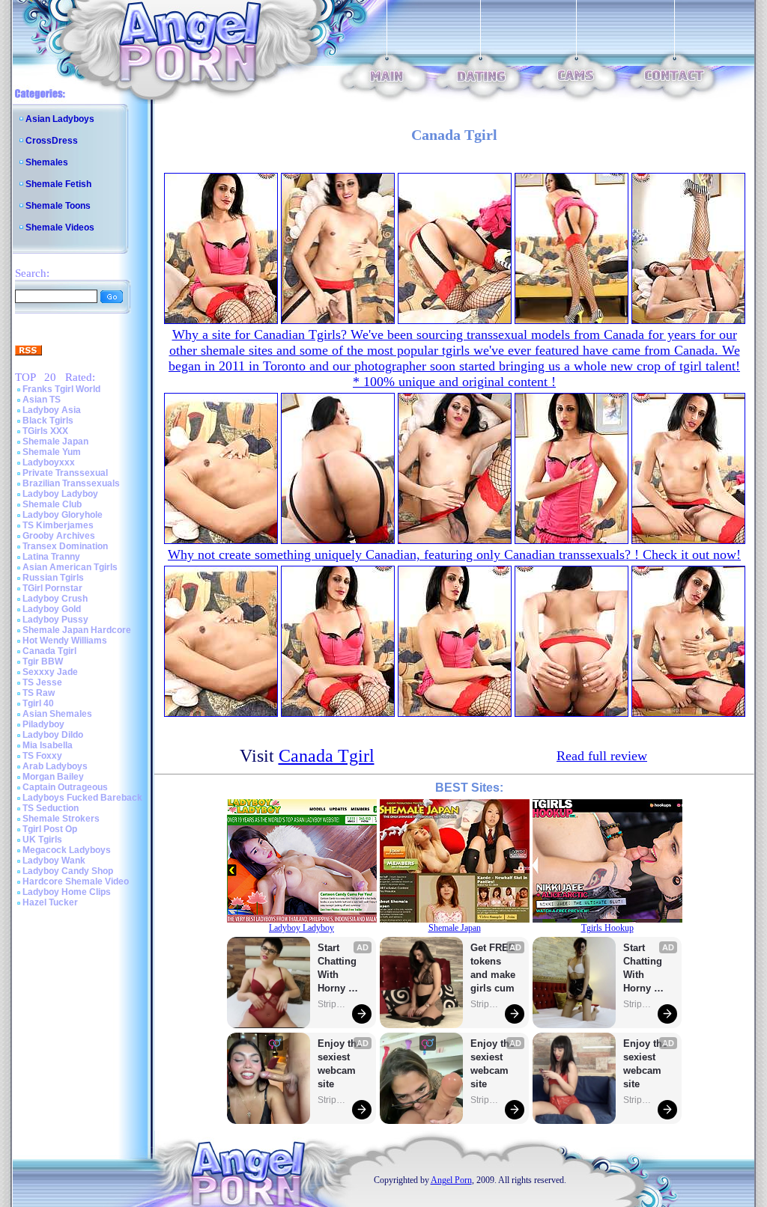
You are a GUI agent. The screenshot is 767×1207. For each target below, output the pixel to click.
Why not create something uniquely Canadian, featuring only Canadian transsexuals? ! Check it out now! (454, 554)
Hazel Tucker (50, 902)
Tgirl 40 (38, 703)
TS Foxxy (42, 756)
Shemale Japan (55, 441)
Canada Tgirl (49, 651)
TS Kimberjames (58, 525)
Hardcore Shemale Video (75, 881)
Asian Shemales (57, 714)
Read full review (602, 755)
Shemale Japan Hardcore (76, 630)
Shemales (46, 162)
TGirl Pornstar (52, 588)
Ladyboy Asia (51, 410)
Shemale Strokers (61, 818)
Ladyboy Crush (55, 598)
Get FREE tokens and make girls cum (492, 968)
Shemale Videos (59, 227)
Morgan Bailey (53, 776)
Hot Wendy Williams (64, 640)
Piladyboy (43, 724)
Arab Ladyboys (55, 766)
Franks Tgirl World (61, 389)
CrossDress (51, 140)
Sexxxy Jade (50, 672)
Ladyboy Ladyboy (60, 494)
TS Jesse (42, 682)
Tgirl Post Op (49, 829)
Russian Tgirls (53, 577)
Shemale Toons (58, 206)
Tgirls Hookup (607, 928)
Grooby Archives (58, 536)
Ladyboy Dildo (52, 735)
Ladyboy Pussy (55, 619)
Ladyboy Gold (51, 609)
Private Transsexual (65, 473)
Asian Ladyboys (59, 119)
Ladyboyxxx (48, 462)
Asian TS (41, 399)
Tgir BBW (42, 661)
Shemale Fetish (58, 184)
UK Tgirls (42, 839)
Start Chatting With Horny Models (339, 968)
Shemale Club (52, 504)
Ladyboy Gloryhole (62, 515)
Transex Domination (65, 546)
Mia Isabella (47, 745)
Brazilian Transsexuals (71, 483)
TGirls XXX (45, 431)
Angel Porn (451, 1180)
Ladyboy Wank (53, 860)
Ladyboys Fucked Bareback (82, 797)
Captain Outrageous (65, 787)
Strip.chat (333, 1004)
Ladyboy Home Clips (66, 892)
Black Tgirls (47, 420)
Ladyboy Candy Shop (67, 871)
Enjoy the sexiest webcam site (340, 1064)
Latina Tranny (51, 556)
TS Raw (38, 693)
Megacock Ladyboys (66, 850)
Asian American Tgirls (70, 567)
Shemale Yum (51, 452)
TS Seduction (50, 808)
